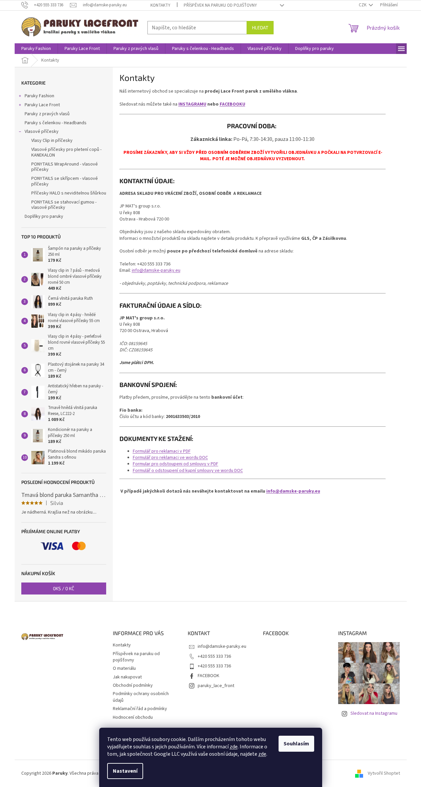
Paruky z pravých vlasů (47, 114)
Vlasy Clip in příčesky (52, 140)
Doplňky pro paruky (44, 216)
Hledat (260, 27)
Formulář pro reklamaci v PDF (162, 451)
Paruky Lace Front (42, 105)
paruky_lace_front (216, 685)
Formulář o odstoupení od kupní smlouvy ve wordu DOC (188, 470)
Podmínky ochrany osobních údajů (141, 696)
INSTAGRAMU (192, 104)
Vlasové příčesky (42, 131)
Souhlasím (296, 743)
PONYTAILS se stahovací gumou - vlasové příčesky (64, 205)
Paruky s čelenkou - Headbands (56, 123)
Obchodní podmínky (133, 685)
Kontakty (160, 5)
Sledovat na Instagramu (373, 713)
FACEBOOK (208, 675)
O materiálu (124, 668)
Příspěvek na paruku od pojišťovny (220, 5)
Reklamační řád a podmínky (140, 708)
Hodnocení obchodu (133, 717)
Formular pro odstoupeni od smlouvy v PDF (175, 464)
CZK (363, 5)
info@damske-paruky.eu (222, 646)
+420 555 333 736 (214, 656)
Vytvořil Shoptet (384, 773)
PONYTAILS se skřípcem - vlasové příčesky (64, 181)
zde (234, 746)
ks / (63, 588)
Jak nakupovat (127, 677)
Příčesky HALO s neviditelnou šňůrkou (68, 193)
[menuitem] (36, 48)
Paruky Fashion (39, 96)
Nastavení (125, 771)
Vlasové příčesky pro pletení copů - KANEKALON (66, 152)
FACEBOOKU (232, 104)
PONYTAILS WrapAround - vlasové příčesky (64, 167)
